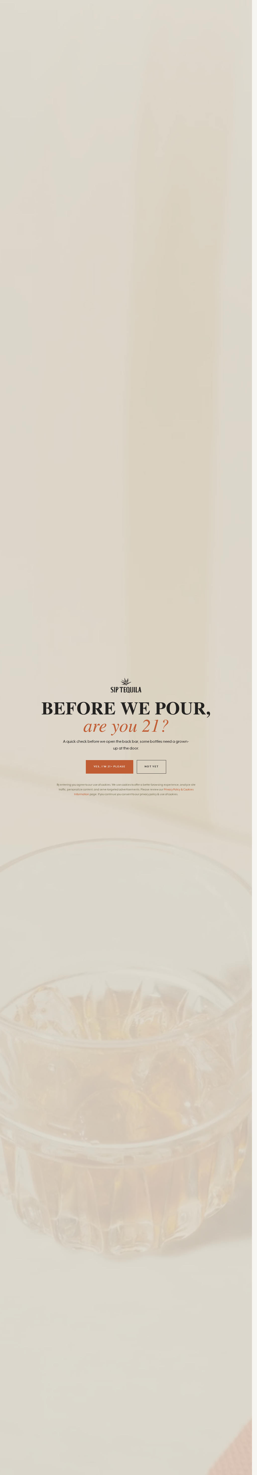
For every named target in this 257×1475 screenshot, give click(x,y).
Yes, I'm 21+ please (109, 766)
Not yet (152, 766)
